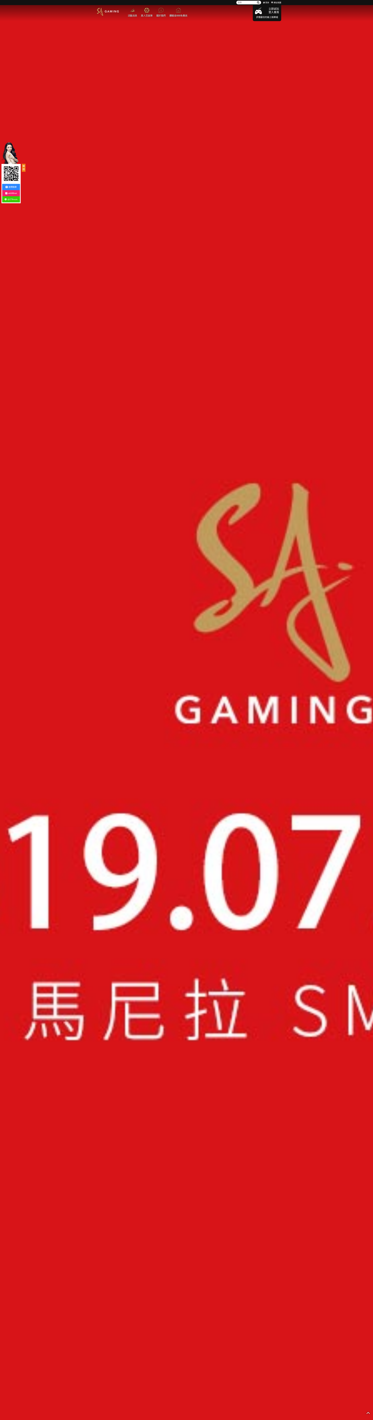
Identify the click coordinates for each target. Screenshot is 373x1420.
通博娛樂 (12, 187)
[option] (186, 710)
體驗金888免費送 (178, 15)
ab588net (12, 193)
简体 (267, 2)
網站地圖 (277, 2)
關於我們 (161, 15)
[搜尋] (258, 2)
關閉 (24, 168)
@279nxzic (12, 199)
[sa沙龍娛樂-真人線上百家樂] (186, 710)
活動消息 (132, 15)
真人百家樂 (147, 15)
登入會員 (274, 12)
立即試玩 (274, 8)
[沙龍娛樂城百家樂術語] (108, 11)
